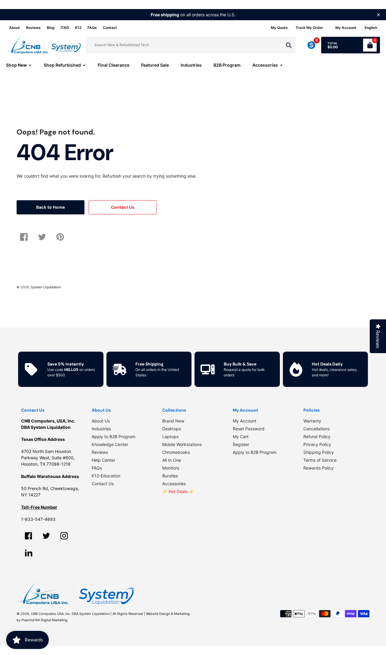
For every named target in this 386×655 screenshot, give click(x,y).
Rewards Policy (318, 467)
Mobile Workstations (182, 444)
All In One (171, 460)
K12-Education (106, 475)
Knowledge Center (110, 444)
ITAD (65, 27)
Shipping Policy (318, 452)
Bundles (170, 475)
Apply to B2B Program (113, 436)
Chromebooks (176, 452)
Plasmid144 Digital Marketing (44, 620)
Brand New (173, 420)
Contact (110, 27)
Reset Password (248, 428)
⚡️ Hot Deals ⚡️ (178, 491)
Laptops (170, 436)
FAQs (92, 27)
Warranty (312, 420)
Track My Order (309, 27)
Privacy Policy (317, 444)
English (371, 27)
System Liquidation (46, 287)
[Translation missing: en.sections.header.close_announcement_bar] (378, 15)
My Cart (240, 436)
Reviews (33, 27)
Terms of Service (320, 460)
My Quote (279, 27)
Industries (101, 428)
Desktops (171, 428)
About (14, 27)
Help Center (103, 460)
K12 (78, 27)
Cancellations (316, 428)
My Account (244, 420)
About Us (101, 420)
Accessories (174, 483)
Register (241, 444)
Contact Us (103, 483)
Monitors (170, 467)
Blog (51, 27)
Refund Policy (317, 436)
